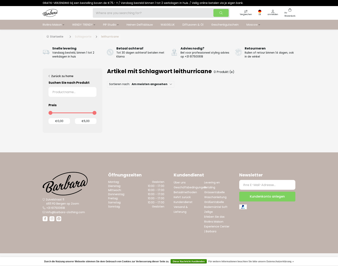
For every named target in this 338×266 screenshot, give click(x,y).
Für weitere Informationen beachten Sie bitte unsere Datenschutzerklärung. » (251, 261)
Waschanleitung (215, 197)
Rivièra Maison (52, 25)
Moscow (252, 25)
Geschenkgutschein (225, 25)
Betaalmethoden (185, 192)
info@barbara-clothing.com (65, 212)
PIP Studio (109, 25)
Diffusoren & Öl (192, 25)
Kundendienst (183, 202)
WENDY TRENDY (82, 25)
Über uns (180, 182)
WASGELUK (168, 25)
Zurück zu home (62, 76)
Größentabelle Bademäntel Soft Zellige (215, 207)
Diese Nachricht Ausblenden (189, 261)
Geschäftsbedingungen (190, 187)
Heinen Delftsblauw (140, 25)
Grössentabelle (214, 192)
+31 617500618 (55, 208)
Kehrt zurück (182, 197)
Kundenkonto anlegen (267, 196)
